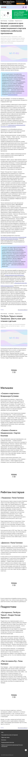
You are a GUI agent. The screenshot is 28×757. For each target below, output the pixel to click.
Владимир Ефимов (12, 94)
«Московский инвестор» (20, 283)
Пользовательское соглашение (9, 735)
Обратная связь (5, 737)
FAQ (2, 732)
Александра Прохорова (12, 238)
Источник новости (22, 309)
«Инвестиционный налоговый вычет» (14, 275)
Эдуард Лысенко (11, 126)
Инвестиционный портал (7, 285)
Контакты (3, 740)
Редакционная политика (7, 742)
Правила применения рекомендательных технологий (12, 745)
